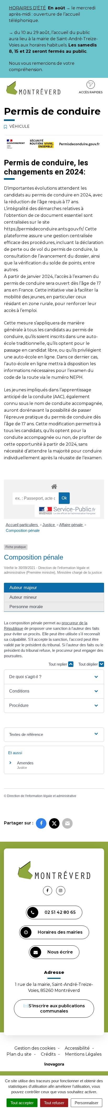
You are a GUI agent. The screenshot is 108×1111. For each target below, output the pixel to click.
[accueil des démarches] (54, 486)
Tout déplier (88, 664)
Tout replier (58, 664)
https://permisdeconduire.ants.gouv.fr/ (43, 228)
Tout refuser (54, 1103)
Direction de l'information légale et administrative (41, 796)
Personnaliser (86, 1103)
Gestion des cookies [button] (34, 1048)
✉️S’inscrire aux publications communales (54, 1008)
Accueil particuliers (22, 524)
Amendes (25, 763)
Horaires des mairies (60, 932)
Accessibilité (77, 1048)
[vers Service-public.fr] (67, 511)
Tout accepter (22, 1103)
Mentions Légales (83, 1054)
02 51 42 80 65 (60, 912)
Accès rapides (90, 92)
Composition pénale (23, 530)
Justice (49, 524)
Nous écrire (60, 952)
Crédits (48, 1054)
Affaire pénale (71, 524)
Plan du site (19, 1054)
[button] (54, 677)
